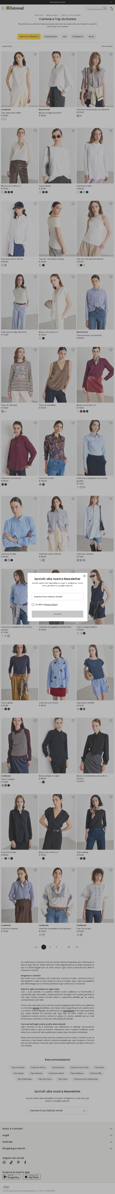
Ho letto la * (46, 604)
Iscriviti (57, 614)
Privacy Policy (51, 604)
